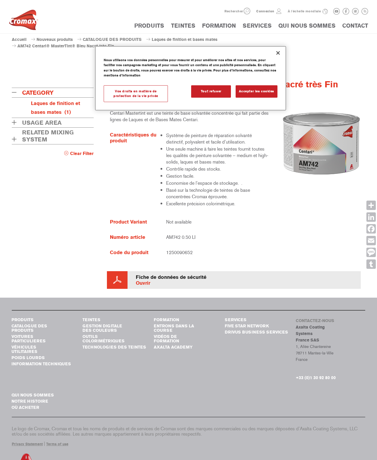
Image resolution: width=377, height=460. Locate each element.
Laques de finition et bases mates (184, 39)
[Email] (371, 240)
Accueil (19, 39)
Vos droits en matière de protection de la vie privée (135, 93)
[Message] (371, 252)
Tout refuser (211, 91)
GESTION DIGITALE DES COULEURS (102, 328)
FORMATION (219, 25)
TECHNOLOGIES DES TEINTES (114, 347)
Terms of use (57, 444)
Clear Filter (82, 153)
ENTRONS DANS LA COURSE (174, 328)
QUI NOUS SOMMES (306, 25)
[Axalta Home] (23, 21)
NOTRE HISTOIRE (29, 401)
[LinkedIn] (371, 217)
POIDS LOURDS (28, 358)
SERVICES (257, 25)
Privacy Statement (27, 444)
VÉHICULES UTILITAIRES (24, 349)
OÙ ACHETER (25, 407)
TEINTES (183, 25)
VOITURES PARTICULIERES (28, 338)
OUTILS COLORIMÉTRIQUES (103, 338)
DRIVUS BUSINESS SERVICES (256, 332)
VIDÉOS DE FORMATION (166, 338)
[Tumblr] (371, 264)
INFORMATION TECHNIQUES (41, 364)
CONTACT (355, 25)
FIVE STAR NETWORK (247, 326)
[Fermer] (278, 52)
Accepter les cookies (256, 91)
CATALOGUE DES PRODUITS (112, 39)
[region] (190, 78)
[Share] (371, 205)
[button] (247, 11)
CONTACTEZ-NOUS (315, 320)
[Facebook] (371, 229)
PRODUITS (149, 25)
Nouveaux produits (55, 39)
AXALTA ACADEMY (173, 347)
